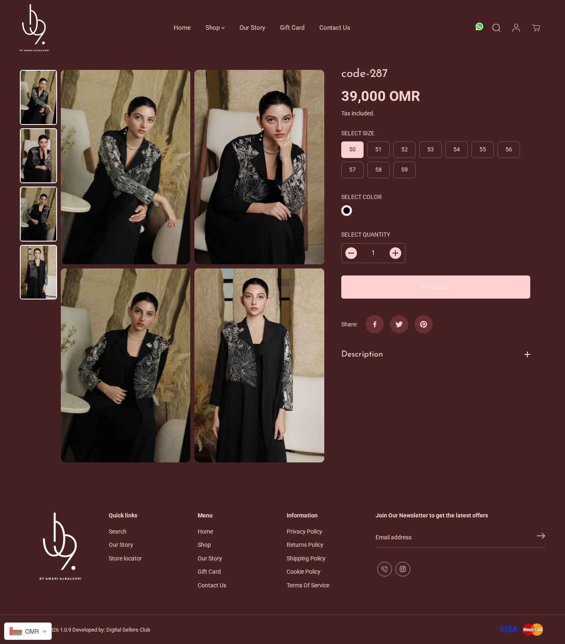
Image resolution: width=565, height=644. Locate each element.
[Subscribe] (541, 537)
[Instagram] (403, 569)
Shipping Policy (306, 558)
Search (118, 531)
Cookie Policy (304, 571)
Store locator (125, 558)
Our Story (252, 27)
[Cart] (536, 28)
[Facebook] (375, 324)
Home (182, 27)
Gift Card (292, 27)
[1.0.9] (34, 27)
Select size (357, 133)
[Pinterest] (423, 324)
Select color (361, 197)
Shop (213, 27)
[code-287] (125, 167)
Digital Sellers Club (128, 630)
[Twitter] (399, 324)
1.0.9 (65, 630)
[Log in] (516, 28)
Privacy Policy (304, 531)
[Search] (496, 28)
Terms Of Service (308, 585)
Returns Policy (305, 544)
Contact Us (334, 27)
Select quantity (365, 234)
